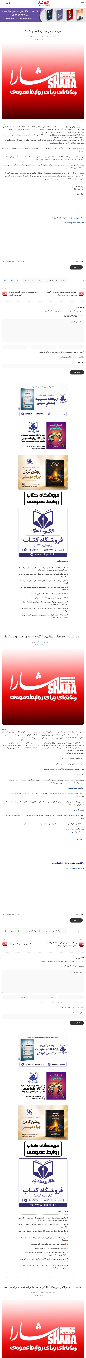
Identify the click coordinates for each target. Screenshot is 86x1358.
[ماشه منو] (81, 3)
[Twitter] (42, 39)
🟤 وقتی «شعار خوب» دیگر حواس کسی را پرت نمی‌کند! (48, 593)
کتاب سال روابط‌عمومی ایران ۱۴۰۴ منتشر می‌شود (50, 598)
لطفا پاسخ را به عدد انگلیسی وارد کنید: (72, 357)
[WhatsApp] (40, 39)
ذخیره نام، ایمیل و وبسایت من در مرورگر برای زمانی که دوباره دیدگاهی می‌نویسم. (60, 352)
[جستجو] (3, 3)
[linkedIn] (11, 280)
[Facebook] (45, 39)
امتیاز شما (81, 315)
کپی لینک (76, 267)
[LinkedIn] (38, 39)
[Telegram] (35, 39)
